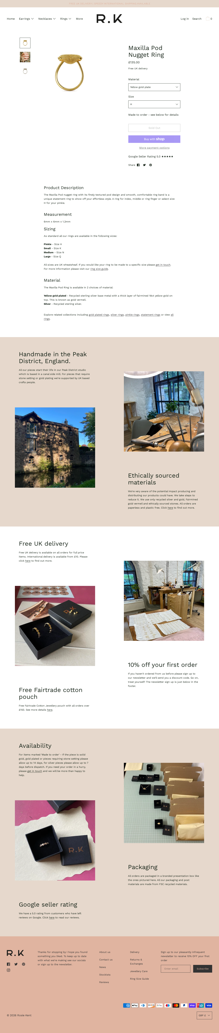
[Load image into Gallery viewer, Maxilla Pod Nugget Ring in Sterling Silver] (25, 71)
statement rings (150, 314)
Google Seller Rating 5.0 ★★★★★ (150, 156)
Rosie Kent (24, 1015)
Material (133, 79)
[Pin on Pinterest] (150, 165)
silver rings (117, 314)
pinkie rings (132, 314)
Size (131, 96)
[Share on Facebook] (138, 165)
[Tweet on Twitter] (144, 165)
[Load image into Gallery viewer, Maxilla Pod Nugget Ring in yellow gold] (25, 43)
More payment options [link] (154, 147)
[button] (197, 19)
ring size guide (99, 268)
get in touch (163, 264)
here (170, 507)
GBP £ (202, 1015)
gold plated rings (99, 314)
